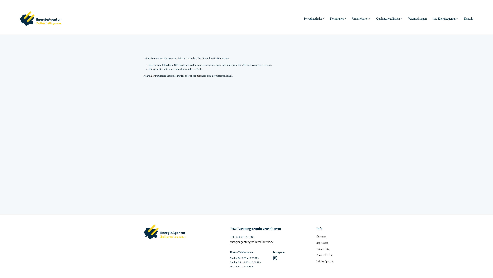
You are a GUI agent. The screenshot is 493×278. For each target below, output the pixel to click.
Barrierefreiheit (324, 255)
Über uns (321, 236)
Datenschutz (322, 248)
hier (152, 75)
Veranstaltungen (417, 18)
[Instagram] (275, 258)
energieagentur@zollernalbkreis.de (252, 242)
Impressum (322, 242)
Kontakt (468, 18)
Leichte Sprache (324, 261)
